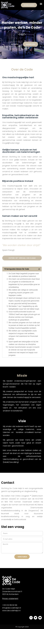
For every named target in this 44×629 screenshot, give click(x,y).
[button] (41, 4)
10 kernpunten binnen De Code (16, 269)
